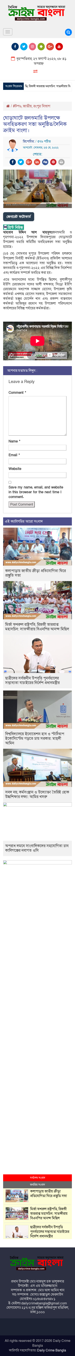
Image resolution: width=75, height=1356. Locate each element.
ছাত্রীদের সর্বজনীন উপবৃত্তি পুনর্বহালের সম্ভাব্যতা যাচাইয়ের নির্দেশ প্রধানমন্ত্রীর (32, 680)
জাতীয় (27, 106)
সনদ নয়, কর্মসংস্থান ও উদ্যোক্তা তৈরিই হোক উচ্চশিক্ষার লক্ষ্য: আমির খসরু (37, 794)
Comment (17, 392)
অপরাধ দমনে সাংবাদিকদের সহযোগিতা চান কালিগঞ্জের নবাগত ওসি (37, 848)
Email (14, 455)
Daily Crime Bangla (51, 1350)
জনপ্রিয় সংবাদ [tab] (37, 1185)
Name (14, 441)
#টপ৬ (17, 106)
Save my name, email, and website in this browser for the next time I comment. (36, 492)
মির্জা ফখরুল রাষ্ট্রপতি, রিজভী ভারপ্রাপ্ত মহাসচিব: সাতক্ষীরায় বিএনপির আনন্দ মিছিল (37, 627)
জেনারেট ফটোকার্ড (18, 216)
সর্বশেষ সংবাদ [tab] (37, 1178)
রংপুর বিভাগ (41, 106)
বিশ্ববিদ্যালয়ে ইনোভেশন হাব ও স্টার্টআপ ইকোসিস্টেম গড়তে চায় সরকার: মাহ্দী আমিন (34, 738)
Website (15, 468)
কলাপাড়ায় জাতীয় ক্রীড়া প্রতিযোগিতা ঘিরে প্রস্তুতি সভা (35, 573)
